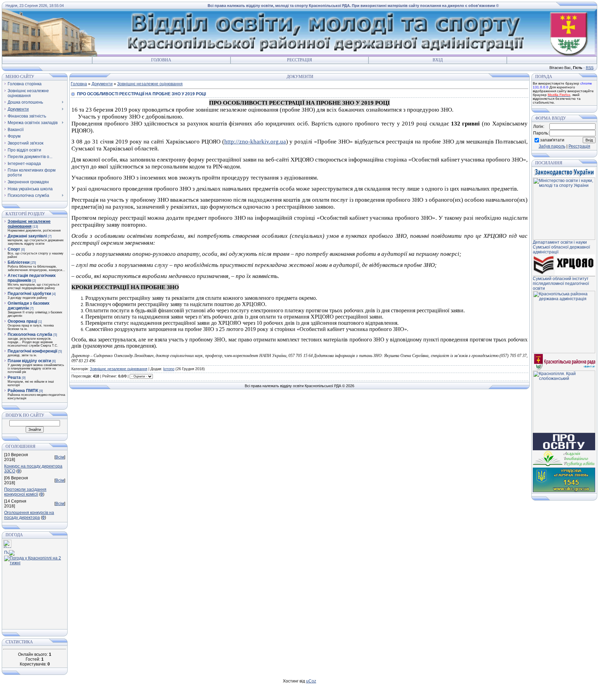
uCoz (311, 681)
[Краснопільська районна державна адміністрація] (564, 351)
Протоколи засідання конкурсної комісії (25, 492)
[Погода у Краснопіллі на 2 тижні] (34, 559)
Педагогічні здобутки (29, 293)
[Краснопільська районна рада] (564, 369)
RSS (589, 68)
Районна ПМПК (23, 390)
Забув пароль (552, 146)
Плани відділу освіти (29, 360)
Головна (161, 60)
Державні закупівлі (27, 236)
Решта (14, 377)
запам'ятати (552, 140)
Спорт (14, 249)
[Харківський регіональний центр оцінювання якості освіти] (564, 274)
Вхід (438, 60)
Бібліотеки (18, 262)
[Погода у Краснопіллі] (7, 546)
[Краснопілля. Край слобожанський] (564, 431)
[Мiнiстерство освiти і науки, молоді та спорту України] (564, 238)
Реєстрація (299, 60)
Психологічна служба (30, 334)
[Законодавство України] (564, 176)
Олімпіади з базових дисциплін (29, 306)
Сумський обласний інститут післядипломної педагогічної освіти (561, 283)
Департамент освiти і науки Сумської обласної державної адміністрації (561, 247)
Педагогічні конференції (32, 351)
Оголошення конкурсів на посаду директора (29, 515)
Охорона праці (22, 321)
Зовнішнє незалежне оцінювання (29, 224)
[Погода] (9, 551)
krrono (168, 369)
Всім (59, 457)
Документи (102, 83)
